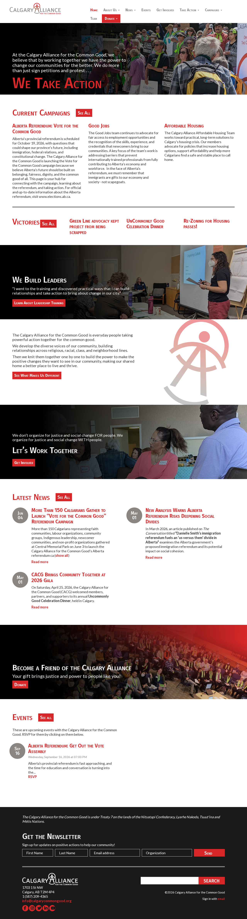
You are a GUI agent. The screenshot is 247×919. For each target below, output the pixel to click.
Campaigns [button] (212, 10)
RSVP (32, 777)
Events (146, 10)
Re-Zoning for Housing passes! (207, 224)
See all (46, 717)
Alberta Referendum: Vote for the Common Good (45, 129)
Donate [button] (110, 18)
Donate (20, 684)
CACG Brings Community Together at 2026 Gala (68, 577)
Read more (39, 562)
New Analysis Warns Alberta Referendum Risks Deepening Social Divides (179, 516)
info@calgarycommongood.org (47, 901)
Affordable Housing (184, 126)
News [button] (129, 10)
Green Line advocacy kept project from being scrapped (94, 226)
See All (84, 113)
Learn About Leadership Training (38, 303)
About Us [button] (110, 10)
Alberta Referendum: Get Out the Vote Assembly (66, 749)
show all (61, 555)
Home (94, 10)
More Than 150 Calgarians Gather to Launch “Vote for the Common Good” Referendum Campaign (68, 516)
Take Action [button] (188, 10)
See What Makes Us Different (36, 375)
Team (93, 18)
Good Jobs (98, 126)
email (221, 898)
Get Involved (165, 10)
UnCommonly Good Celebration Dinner (145, 224)
